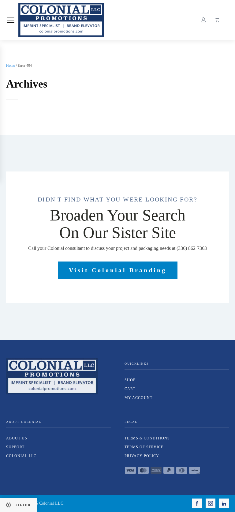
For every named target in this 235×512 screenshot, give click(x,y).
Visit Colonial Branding (117, 270)
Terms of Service (144, 447)
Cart (130, 389)
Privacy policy (142, 456)
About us (16, 438)
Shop (130, 380)
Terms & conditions (147, 438)
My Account (138, 398)
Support (15, 447)
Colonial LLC (21, 456)
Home (10, 65)
